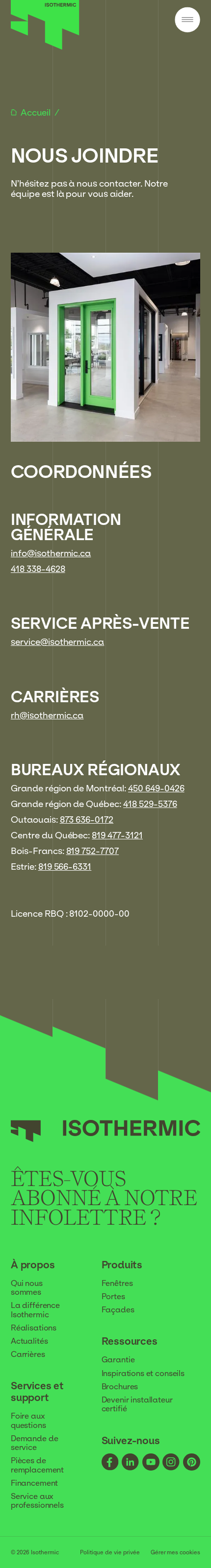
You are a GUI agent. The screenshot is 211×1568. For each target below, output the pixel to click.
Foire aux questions (28, 1420)
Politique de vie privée (110, 1552)
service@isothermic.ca (57, 642)
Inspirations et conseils (143, 1373)
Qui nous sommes (27, 1287)
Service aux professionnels (37, 1500)
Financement (34, 1482)
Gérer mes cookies (175, 1552)
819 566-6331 (65, 866)
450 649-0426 (156, 788)
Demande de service (34, 1442)
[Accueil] (45, 47)
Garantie (118, 1359)
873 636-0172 (87, 819)
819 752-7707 (92, 851)
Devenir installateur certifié (137, 1404)
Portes (113, 1296)
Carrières (28, 1354)
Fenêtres (117, 1283)
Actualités (29, 1340)
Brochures (120, 1386)
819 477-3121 (117, 835)
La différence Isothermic (35, 1309)
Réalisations (33, 1327)
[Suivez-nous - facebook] (110, 1463)
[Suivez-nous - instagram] (171, 1463)
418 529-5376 (150, 804)
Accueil (37, 112)
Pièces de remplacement (37, 1464)
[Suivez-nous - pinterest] (191, 1463)
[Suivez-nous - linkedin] (130, 1463)
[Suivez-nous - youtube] (150, 1463)
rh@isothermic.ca (47, 715)
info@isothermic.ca (51, 553)
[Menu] (187, 20)
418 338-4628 (38, 569)
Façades (118, 1309)
